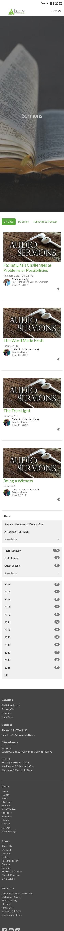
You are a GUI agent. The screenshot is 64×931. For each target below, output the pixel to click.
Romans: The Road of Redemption (23, 524)
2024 (31, 599)
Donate (6, 823)
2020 (31, 629)
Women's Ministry (11, 911)
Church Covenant (11, 875)
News (5, 798)
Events (5, 794)
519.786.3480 (19, 730)
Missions (6, 904)
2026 (31, 584)
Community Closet (12, 914)
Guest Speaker (31, 565)
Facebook (7, 812)
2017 (31, 652)
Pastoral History (10, 860)
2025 (31, 591)
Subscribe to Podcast (45, 221)
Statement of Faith (12, 871)
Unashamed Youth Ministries (17, 893)
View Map (7, 717)
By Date (8, 221)
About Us (7, 846)
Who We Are (9, 809)
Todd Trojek (31, 558)
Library (5, 819)
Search (44, 3)
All (6, 675)
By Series (23, 221)
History (6, 857)
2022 (31, 614)
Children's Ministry (12, 896)
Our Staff (7, 849)
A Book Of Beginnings (17, 531)
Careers (6, 827)
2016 (31, 660)
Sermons (6, 805)
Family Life (7, 907)
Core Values (8, 878)
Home (5, 791)
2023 (31, 607)
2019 (31, 637)
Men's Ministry (9, 900)
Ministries (7, 801)
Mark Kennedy (31, 550)
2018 (31, 644)
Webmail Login (9, 831)
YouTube (6, 816)
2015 (31, 667)
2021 (31, 622)
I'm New (6, 853)
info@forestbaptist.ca (22, 735)
